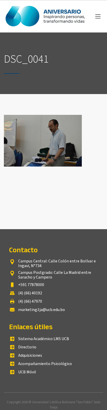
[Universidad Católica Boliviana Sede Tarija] (45, 16)
